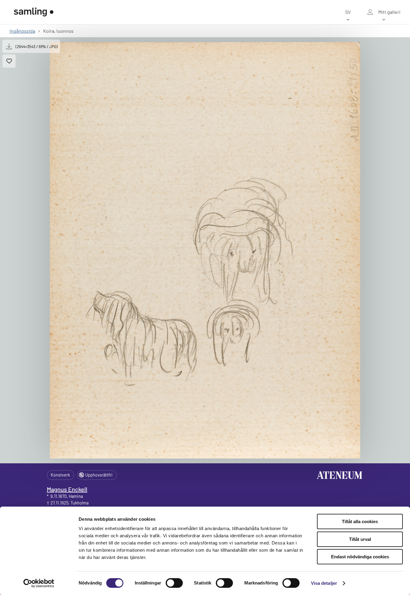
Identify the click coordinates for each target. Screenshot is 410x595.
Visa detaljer (324, 583)
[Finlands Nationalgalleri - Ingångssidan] (33, 12)
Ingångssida (22, 31)
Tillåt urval (360, 539)
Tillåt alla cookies (360, 521)
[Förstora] (205, 250)
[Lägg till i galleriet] (9, 61)
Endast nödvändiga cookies (360, 556)
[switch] (174, 583)
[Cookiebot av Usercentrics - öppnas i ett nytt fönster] (39, 583)
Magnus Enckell (67, 489)
